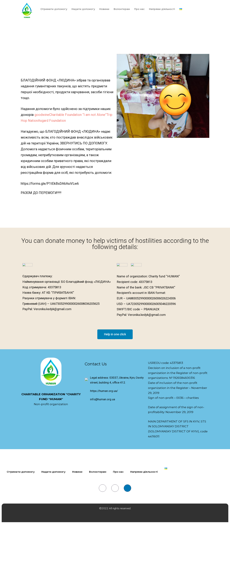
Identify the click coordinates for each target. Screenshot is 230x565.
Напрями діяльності (162, 9)
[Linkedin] (127, 488)
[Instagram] (115, 488)
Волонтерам (122, 9)
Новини (104, 9)
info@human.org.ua (102, 399)
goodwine (42, 115)
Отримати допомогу (53, 9)
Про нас (139, 9)
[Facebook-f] (102, 488)
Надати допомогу (83, 9)
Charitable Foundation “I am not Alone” (78, 115)
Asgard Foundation (52, 121)
